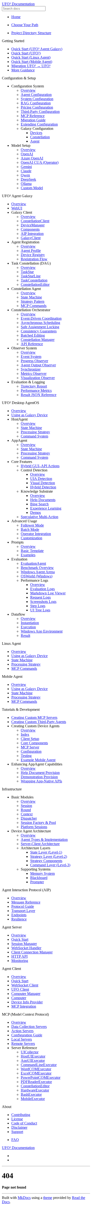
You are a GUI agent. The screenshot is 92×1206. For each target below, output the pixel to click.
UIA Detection (41, 479)
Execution (28, 627)
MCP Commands (33, 306)
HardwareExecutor (35, 1090)
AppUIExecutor (33, 1061)
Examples (28, 555)
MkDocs (24, 1198)
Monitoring (19, 961)
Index (25, 734)
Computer (18, 998)
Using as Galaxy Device (29, 415)
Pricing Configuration (37, 107)
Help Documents (42, 500)
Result (25, 636)
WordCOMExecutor (36, 1069)
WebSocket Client (24, 985)
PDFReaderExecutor (36, 1082)
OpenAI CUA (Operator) (40, 162)
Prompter (37, 882)
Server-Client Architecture (40, 844)
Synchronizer (31, 369)
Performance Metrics (36, 390)
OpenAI (27, 154)
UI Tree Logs (40, 610)
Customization (31, 538)
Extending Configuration (39, 124)
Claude (26, 171)
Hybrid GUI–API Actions (40, 466)
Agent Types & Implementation (44, 840)
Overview (28, 90)
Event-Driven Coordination (41, 318)
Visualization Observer (38, 378)
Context (27, 814)
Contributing (20, 1115)
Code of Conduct (24, 1123)
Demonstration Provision (39, 777)
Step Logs (37, 606)
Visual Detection (42, 483)
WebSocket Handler (26, 948)
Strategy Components (46, 861)
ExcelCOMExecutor (36, 1073)
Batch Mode (30, 529)
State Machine (31, 297)
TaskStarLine (31, 276)
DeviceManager (33, 225)
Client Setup (30, 739)
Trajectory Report (34, 386)
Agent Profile (31, 251)
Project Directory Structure (31, 33)
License (17, 1119)
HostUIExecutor (33, 1056)
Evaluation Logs (42, 589)
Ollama (26, 184)
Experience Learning (45, 508)
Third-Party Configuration (40, 112)
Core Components (34, 743)
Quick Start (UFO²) (26, 53)
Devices (36, 133)
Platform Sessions (34, 827)
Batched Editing (33, 335)
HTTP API (19, 956)
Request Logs (40, 597)
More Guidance (23, 70)
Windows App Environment (42, 631)
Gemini (26, 167)
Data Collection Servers (29, 1027)
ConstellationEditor (35, 284)
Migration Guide (33, 120)
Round (26, 810)
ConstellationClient (35, 221)
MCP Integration (23, 1006)
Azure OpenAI (32, 158)
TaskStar (27, 272)
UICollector (29, 1052)
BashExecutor (31, 1094)
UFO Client (20, 989)
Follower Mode (32, 525)
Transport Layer (23, 911)
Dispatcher (29, 818)
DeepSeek (28, 179)
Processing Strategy (35, 432)
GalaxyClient (31, 238)
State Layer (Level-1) (46, 852)
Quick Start (19, 939)
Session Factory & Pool (38, 823)
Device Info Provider (27, 1002)
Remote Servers (23, 1044)
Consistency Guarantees (39, 331)
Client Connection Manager (32, 952)
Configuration (31, 751)
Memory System (42, 873)
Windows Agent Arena (38, 572)
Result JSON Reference (38, 395)
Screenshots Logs (43, 602)
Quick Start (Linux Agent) (30, 57)
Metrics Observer (33, 374)
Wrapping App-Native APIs (41, 781)
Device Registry (33, 255)
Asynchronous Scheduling (40, 323)
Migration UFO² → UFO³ (30, 66)
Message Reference (25, 902)
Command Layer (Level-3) (50, 865)
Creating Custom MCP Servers (34, 717)
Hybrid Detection (43, 487)
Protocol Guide (22, 906)
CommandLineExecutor (39, 1065)
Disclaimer (19, 1127)
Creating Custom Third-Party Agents (38, 722)
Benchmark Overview (37, 568)
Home (16, 17)
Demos (35, 513)
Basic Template (32, 551)
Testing (26, 756)
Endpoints (18, 915)
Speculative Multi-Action (39, 517)
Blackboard (38, 878)
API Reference (32, 344)
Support (17, 1132)
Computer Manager (25, 994)
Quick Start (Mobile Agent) (31, 62)
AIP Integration (32, 234)
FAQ (15, 1140)
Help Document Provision (40, 773)
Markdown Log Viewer (48, 593)
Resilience (19, 919)
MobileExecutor (33, 1099)
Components (30, 229)
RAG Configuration (36, 103)
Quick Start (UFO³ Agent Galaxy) (36, 49)
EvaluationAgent (33, 563)
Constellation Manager (37, 340)
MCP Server (30, 747)
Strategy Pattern (32, 301)
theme (47, 1198)
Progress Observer (34, 361)
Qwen (25, 175)
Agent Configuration (36, 95)
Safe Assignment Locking (40, 327)
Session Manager (24, 944)
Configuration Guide (26, 1035)
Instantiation (30, 623)
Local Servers (21, 1039)
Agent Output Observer (38, 365)
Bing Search (39, 504)
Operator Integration (36, 534)
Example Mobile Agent (38, 760)
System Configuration (37, 99)
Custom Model (32, 188)
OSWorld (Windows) (36, 576)
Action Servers (22, 1031)
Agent (34, 141)
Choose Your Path (24, 25)
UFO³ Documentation (18, 4)
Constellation (40, 137)
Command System (34, 436)
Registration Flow (34, 259)
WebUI (16, 208)
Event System (31, 357)
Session (26, 806)
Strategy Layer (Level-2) (48, 856)
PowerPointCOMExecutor (40, 1077)
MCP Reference (33, 116)
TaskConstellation (34, 280)
